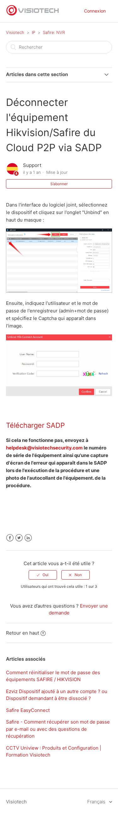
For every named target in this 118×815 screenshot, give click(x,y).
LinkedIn (28, 538)
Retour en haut (22, 633)
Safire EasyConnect (28, 710)
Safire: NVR (54, 32)
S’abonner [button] (59, 183)
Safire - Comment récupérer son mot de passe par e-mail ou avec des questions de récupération (58, 729)
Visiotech (15, 32)
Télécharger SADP (35, 425)
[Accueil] (32, 14)
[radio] (43, 575)
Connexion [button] (95, 11)
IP (33, 32)
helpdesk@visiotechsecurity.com (44, 448)
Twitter (19, 538)
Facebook (10, 538)
